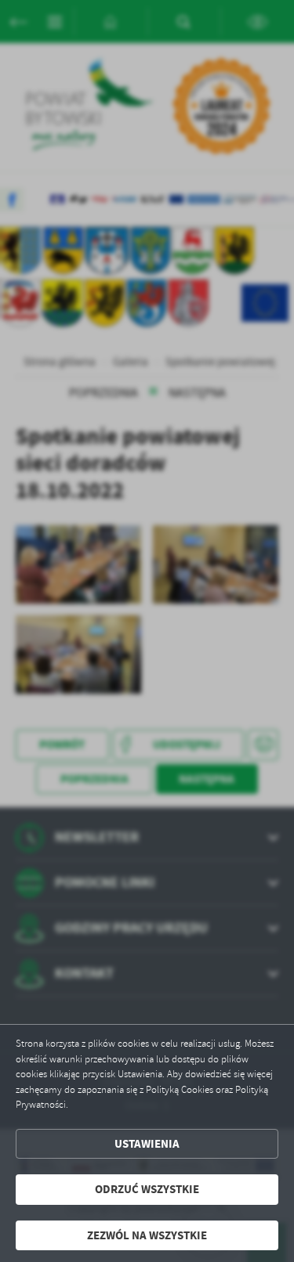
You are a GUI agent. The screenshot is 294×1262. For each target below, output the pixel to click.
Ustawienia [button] (147, 1144)
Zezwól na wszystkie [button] (147, 1235)
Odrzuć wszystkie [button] (147, 1189)
